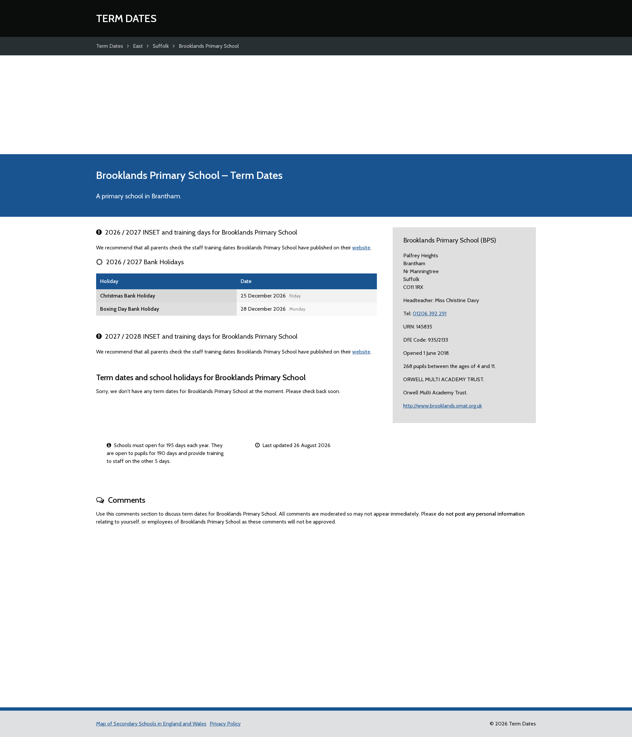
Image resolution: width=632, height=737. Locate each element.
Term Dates (126, 18)
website (361, 247)
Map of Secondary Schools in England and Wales (151, 724)
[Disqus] (316, 613)
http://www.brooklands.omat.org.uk (442, 406)
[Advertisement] (316, 105)
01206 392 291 (429, 313)
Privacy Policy (225, 724)
